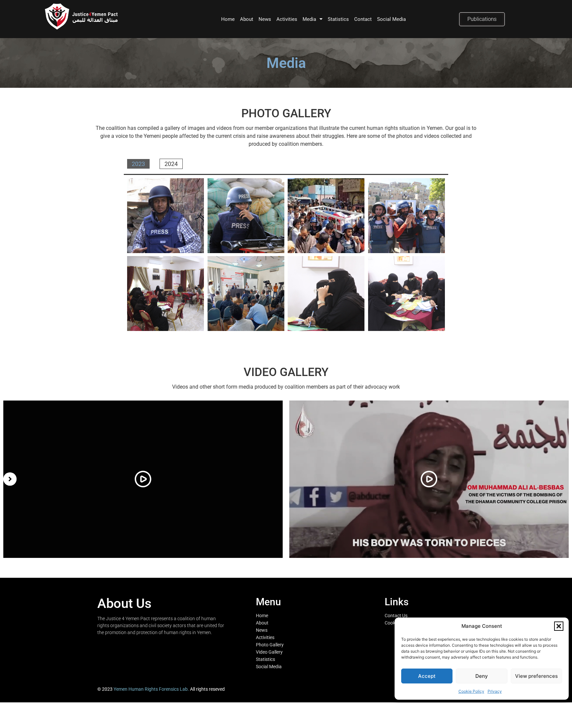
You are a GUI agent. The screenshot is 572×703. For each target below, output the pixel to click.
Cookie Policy (471, 691)
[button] (558, 626)
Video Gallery (269, 652)
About (246, 19)
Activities (286, 19)
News (265, 19)
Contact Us (396, 615)
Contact (363, 19)
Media (309, 19)
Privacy (495, 691)
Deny (481, 676)
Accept (427, 676)
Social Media (391, 19)
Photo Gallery (270, 644)
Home (228, 19)
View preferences (536, 676)
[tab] (138, 164)
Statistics (338, 19)
